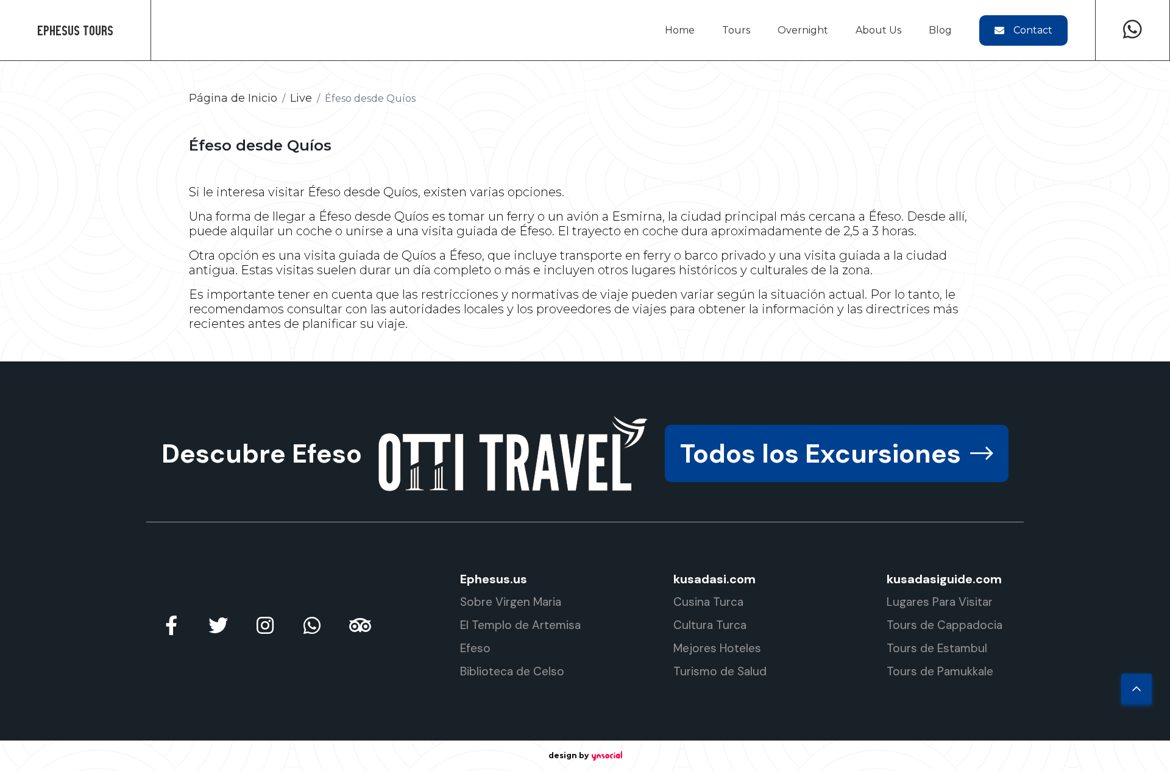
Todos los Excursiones (820, 453)
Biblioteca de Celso (512, 671)
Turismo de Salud (720, 671)
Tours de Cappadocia (944, 625)
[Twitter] (218, 625)
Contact (1032, 30)
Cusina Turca (708, 601)
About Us (878, 30)
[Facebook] (171, 625)
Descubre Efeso (261, 453)
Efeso (475, 648)
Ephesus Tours (75, 30)
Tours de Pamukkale (940, 671)
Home (680, 30)
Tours (736, 30)
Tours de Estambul (937, 648)
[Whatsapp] (1132, 30)
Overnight (803, 30)
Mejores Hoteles (717, 648)
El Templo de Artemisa (520, 625)
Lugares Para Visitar (940, 601)
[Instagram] (265, 625)
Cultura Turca (709, 625)
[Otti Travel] (513, 453)
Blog (940, 30)
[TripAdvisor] (359, 625)
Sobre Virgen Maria (510, 601)
